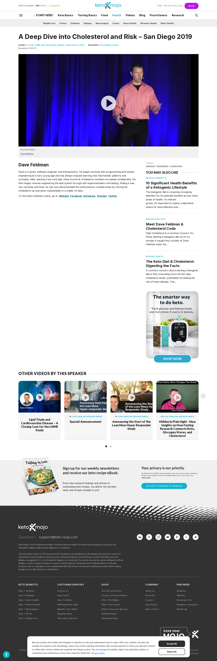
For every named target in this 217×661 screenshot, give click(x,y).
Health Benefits (157, 178)
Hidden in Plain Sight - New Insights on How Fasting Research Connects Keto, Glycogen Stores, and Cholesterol (177, 428)
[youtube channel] (168, 537)
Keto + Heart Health (28, 600)
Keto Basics (66, 15)
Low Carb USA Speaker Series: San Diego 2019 (56, 45)
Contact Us (63, 591)
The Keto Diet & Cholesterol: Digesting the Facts (170, 263)
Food (104, 15)
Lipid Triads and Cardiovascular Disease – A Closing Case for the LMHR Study (39, 425)
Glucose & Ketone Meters (115, 595)
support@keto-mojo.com (58, 537)
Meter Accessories (111, 604)
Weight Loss (49, 23)
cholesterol (150, 166)
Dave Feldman (27, 153)
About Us (150, 591)
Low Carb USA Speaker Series (86, 416)
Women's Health (148, 23)
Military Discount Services (115, 609)
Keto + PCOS (25, 613)
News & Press (152, 609)
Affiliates (181, 595)
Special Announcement (85, 421)
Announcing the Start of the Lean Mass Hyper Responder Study (131, 425)
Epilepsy (88, 23)
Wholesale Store (110, 618)
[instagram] (158, 537)
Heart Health (129, 23)
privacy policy (145, 477)
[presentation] (203, 396)
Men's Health (167, 23)
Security (194, 650)
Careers (149, 600)
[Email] (196, 537)
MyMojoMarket (109, 613)
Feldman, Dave (109, 45)
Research (178, 15)
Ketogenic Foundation (188, 604)
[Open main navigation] (20, 15)
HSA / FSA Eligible (110, 600)
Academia (181, 591)
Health (25, 5)
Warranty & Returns (67, 618)
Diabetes (75, 23)
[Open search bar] (196, 15)
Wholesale (182, 609)
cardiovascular (176, 166)
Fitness (63, 23)
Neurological (102, 23)
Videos (130, 15)
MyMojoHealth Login (67, 604)
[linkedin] (140, 537)
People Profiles (157, 219)
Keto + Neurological (28, 609)
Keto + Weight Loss (28, 618)
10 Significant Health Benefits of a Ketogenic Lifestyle (171, 185)
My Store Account (173, 5)
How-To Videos (64, 600)
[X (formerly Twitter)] (186, 537)
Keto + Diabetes (26, 595)
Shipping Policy (64, 613)
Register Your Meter (67, 609)
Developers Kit (184, 600)
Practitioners (158, 15)
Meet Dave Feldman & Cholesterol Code (164, 226)
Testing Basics (87, 15)
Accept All (172, 643)
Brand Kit (150, 595)
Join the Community (112, 591)
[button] (196, 15)
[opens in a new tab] (172, 324)
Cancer (115, 23)
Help (159, 5)
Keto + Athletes (26, 591)
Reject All (171, 651)
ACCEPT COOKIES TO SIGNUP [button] (164, 485)
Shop (191, 6)
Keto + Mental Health (29, 604)
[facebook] (149, 537)
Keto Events (151, 604)
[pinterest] (177, 537)
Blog (142, 15)
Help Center (63, 595)
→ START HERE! (43, 15)
